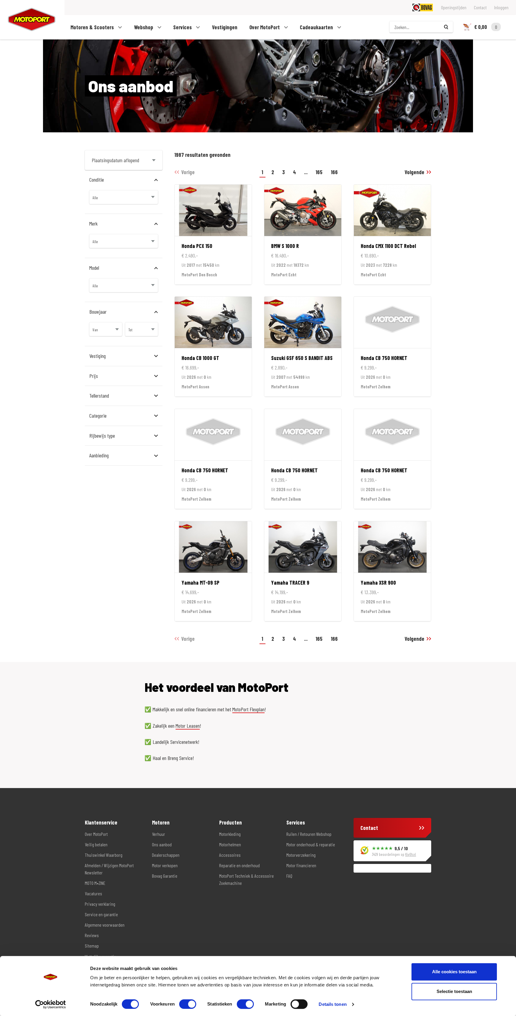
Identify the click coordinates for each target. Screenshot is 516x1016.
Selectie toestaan (454, 991)
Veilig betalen (96, 844)
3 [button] (283, 172)
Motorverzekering (301, 855)
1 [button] (262, 172)
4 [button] (294, 172)
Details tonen (332, 1004)
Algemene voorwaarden (105, 925)
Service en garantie (101, 914)
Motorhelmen (230, 844)
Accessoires (230, 855)
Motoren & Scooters (92, 27)
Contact (480, 7)
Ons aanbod (162, 844)
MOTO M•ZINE (95, 883)
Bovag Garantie (164, 876)
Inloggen (501, 7)
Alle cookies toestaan (454, 971)
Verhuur (158, 834)
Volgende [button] (414, 172)
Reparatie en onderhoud (239, 865)
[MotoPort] (28, 19)
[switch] (187, 1004)
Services (183, 27)
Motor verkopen (165, 865)
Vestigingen (224, 27)
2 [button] (272, 172)
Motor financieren (301, 865)
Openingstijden (453, 7)
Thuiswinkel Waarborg (103, 855)
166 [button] (334, 172)
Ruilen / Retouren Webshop (308, 834)
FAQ (289, 876)
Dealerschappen (165, 855)
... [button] (306, 172)
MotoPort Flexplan (248, 709)
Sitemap (92, 945)
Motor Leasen (188, 725)
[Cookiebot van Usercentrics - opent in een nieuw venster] (50, 1004)
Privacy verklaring (100, 904)
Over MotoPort (265, 27)
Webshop (144, 27)
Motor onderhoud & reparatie (310, 844)
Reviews (92, 935)
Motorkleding (230, 834)
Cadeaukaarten (317, 27)
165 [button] (319, 172)
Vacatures (93, 893)
